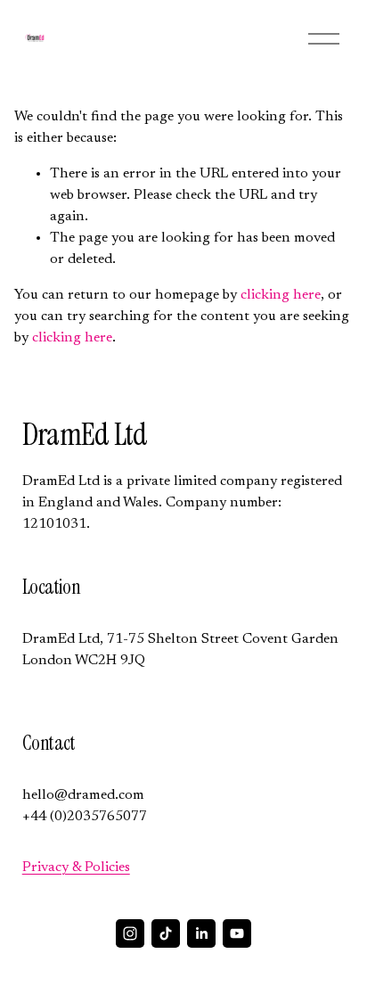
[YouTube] (237, 933)
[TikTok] (165, 933)
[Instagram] (130, 933)
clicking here (281, 295)
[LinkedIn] (201, 933)
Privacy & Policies (76, 867)
